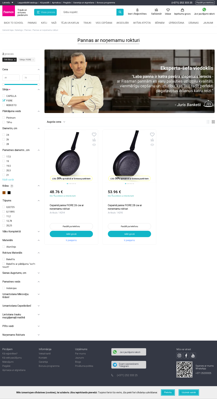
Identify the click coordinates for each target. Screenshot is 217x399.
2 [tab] (68, 183)
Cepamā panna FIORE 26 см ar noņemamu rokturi (67, 207)
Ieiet (130, 14)
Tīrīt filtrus (8, 59)
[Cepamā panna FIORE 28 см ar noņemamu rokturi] (129, 157)
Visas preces (48, 12)
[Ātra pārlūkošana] (94, 145)
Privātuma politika (84, 366)
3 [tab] (70, 183)
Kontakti (43, 357)
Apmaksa (56, 2)
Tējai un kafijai (70, 22)
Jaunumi (79, 357)
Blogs (78, 362)
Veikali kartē (45, 353)
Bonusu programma (106, 2)
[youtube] (193, 355)
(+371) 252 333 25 (182, 2)
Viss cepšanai (104, 22)
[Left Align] (120, 12)
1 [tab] (67, 183)
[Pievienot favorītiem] (94, 135)
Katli (44, 22)
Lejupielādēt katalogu (28, 2)
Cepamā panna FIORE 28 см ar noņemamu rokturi (125, 207)
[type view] (208, 121)
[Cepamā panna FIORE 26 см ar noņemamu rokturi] (71, 157)
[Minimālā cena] (11, 77)
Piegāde (67, 2)
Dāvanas (194, 22)
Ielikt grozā (71, 234)
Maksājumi (8, 362)
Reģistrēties (140, 14)
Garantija (43, 362)
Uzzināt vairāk (189, 392)
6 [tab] (75, 183)
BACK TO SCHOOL (13, 22)
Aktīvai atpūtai (142, 22)
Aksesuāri (122, 22)
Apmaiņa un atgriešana (13, 370)
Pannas (32, 22)
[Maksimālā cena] (31, 77)
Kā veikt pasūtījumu (12, 357)
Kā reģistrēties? (9, 353)
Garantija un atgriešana (83, 2)
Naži (53, 22)
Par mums (80, 353)
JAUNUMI (208, 22)
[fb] (186, 355)
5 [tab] (73, 183)
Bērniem (159, 22)
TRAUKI (87, 22)
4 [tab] (72, 183)
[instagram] (179, 355)
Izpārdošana (176, 22)
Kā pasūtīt (44, 2)
